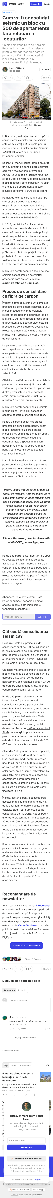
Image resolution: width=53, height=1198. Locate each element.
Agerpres (38, 542)
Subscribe (36, 4)
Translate (8, 12)
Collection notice (43, 1184)
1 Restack (36, 959)
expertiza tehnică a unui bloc (20, 282)
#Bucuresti (43, 905)
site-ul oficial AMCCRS (15, 201)
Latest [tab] (13, 1065)
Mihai (12, 1017)
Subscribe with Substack (28, 1158)
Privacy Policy (36, 1171)
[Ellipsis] (49, 1017)
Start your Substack (20, 1189)
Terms (32, 1184)
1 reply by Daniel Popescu (24, 1037)
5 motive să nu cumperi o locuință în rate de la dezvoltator (17, 1077)
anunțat (44, 162)
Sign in (47, 4)
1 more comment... (11, 1050)
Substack (14, 1194)
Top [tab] (6, 1065)
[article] (26, 1084)
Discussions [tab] (24, 1065)
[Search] (48, 1065)
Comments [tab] (9, 990)
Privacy (26, 1184)
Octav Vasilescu (28, 925)
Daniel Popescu (16, 68)
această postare (11, 414)
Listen (46, 69)
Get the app (38, 1189)
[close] (44, 1103)
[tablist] (15, 990)
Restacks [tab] (22, 990)
